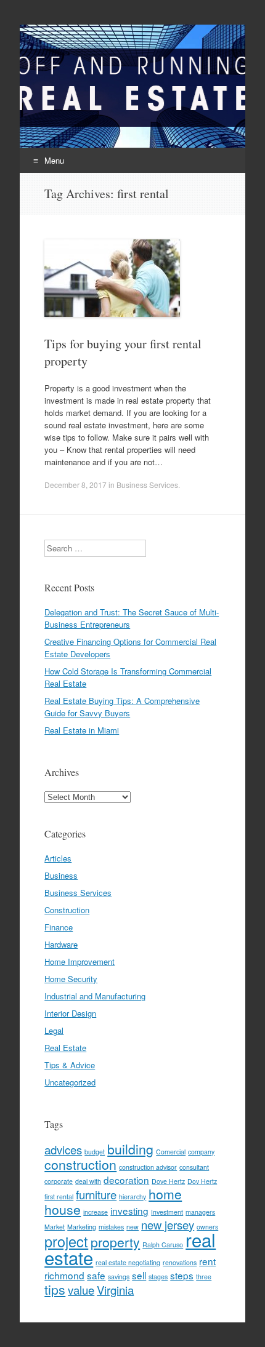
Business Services (147, 484)
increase (95, 1212)
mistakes (111, 1226)
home (165, 1194)
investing (129, 1210)
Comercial (171, 1151)
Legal (53, 1030)
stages (158, 1276)
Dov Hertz (202, 1181)
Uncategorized (70, 1082)
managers (200, 1212)
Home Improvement (79, 961)
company (201, 1151)
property (115, 1242)
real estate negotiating (128, 1262)
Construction (66, 910)
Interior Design (70, 1013)
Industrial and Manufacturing (94, 996)
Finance (58, 927)
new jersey (167, 1225)
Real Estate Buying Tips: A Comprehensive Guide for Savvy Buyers (122, 707)
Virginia (115, 1290)
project (66, 1241)
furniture (96, 1194)
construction (80, 1164)
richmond (64, 1275)
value (81, 1290)
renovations (180, 1262)
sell (139, 1275)
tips (54, 1289)
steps (182, 1275)
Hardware (61, 944)
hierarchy (132, 1196)
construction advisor (148, 1167)
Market (54, 1226)
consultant (194, 1167)
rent (207, 1261)
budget (94, 1151)
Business (61, 875)
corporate (58, 1181)
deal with (88, 1181)
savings (118, 1276)
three (203, 1276)
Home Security (70, 979)
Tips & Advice (69, 1065)
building (130, 1149)
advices (63, 1149)
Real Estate (65, 1047)
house (62, 1209)
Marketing (81, 1226)
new (132, 1226)
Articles (57, 858)
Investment (167, 1212)
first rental (58, 1196)
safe (96, 1275)
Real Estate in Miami (81, 730)
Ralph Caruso (162, 1244)
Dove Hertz (168, 1181)
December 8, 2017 (75, 484)
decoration (126, 1179)
